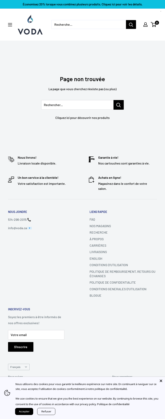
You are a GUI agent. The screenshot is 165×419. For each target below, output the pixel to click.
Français (15, 367)
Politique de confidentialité (113, 404)
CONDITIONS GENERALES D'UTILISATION (118, 289)
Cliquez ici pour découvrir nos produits (82, 118)
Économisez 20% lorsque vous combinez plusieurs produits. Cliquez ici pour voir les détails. (82, 4)
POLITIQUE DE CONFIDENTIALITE (113, 282)
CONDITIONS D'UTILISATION (109, 265)
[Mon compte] (145, 24)
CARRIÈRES (98, 245)
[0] (153, 24)
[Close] (161, 381)
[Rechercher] (131, 24)
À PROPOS (97, 239)
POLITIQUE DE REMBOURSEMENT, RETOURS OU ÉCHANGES (122, 274)
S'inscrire (20, 347)
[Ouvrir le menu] (10, 24)
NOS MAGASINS (100, 226)
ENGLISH (96, 258)
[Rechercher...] (118, 105)
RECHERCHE (99, 232)
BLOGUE (95, 295)
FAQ (92, 219)
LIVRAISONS (98, 252)
